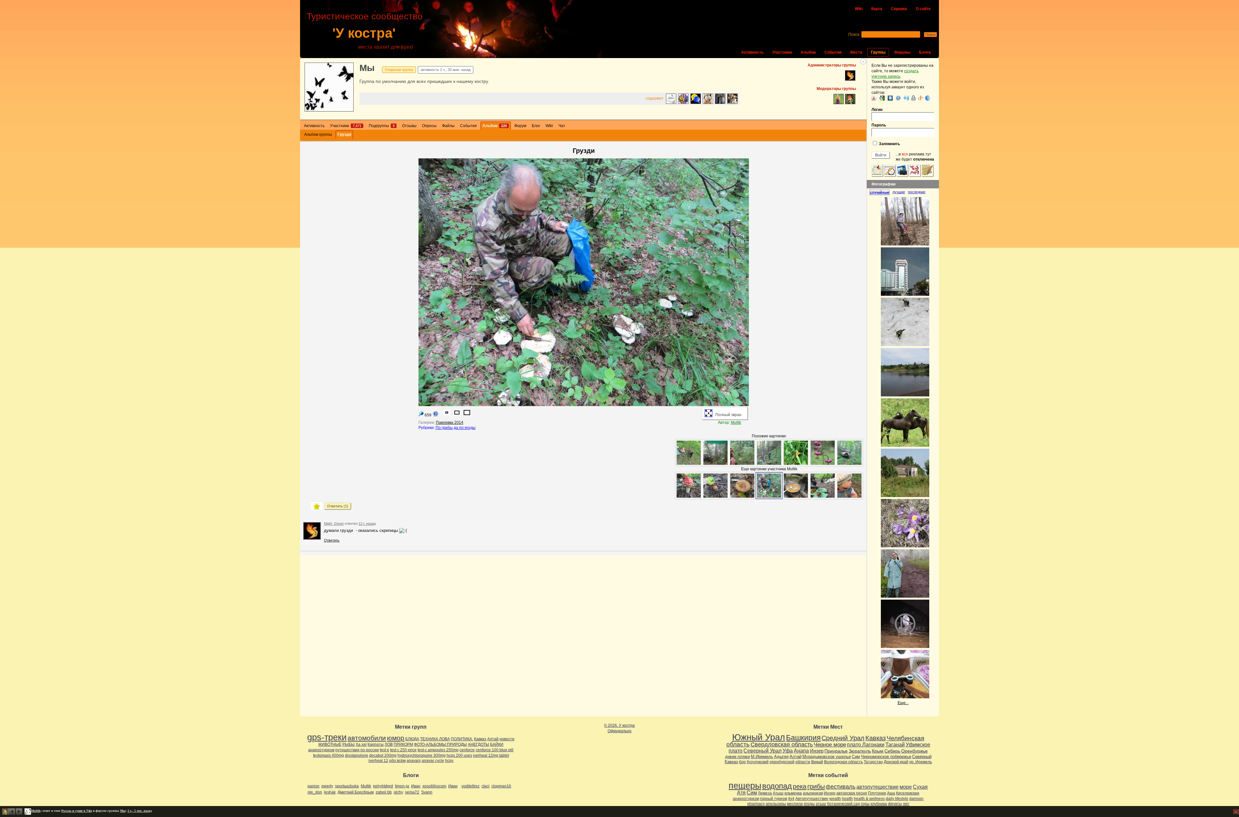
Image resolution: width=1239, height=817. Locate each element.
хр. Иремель (920, 762)
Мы (367, 68)
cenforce (467, 750)
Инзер (816, 750)
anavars (414, 760)
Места (856, 52)
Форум (520, 126)
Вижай (817, 762)
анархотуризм (321, 750)
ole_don (314, 792)
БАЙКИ (496, 744)
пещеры (745, 786)
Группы (878, 52)
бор (742, 762)
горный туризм (773, 798)
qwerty (327, 786)
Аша (891, 793)
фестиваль (840, 786)
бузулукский (758, 762)
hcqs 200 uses (459, 755)
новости (506, 739)
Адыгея (781, 756)
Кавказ (480, 739)
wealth (835, 798)
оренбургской (782, 762)
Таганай (895, 744)
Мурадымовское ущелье (826, 756)
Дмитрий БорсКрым (355, 792)
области (802, 762)
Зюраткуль (860, 750)
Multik (736, 422)
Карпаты (376, 744)
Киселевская (907, 793)
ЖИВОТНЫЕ (329, 744)
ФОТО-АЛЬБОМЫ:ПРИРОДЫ (440, 744)
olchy (398, 792)
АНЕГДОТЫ (478, 744)
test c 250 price (403, 750)
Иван (415, 786)
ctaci (485, 786)
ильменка (793, 793)
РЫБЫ (348, 744)
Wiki (858, 8)
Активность (752, 52)
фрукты (895, 804)
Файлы (448, 126)
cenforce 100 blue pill (494, 750)
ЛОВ (389, 744)
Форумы (902, 52)
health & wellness (869, 798)
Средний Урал (842, 738)
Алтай (493, 739)
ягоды (809, 804)
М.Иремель (762, 756)
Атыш (778, 793)
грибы (816, 786)
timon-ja (402, 786)
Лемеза (765, 793)
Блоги (925, 52)
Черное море (830, 744)
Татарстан (873, 762)
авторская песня (851, 793)
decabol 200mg (383, 755)
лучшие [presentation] (898, 192)
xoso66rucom (434, 786)
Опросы (429, 126)
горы (865, 804)
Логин (876, 109)
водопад (777, 786)
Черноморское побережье (886, 756)
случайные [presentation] (879, 192)
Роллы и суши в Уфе (76, 810)
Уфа (787, 750)
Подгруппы (382, 126)
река (799, 786)
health (847, 798)
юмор (395, 738)
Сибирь (892, 750)
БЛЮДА (412, 739)
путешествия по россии (357, 750)
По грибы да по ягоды (456, 427)
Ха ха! (361, 744)
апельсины (776, 804)
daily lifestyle (897, 798)
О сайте (923, 8)
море (906, 787)
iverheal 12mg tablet (491, 755)
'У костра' (364, 33)
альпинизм (813, 793)
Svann (426, 792)
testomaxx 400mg (328, 755)
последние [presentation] (916, 192)
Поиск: (854, 34)
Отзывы (409, 126)
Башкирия (803, 737)
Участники (782, 52)
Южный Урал (758, 737)
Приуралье (836, 750)
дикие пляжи (737, 756)
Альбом (808, 52)
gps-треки (327, 737)
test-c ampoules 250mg (438, 750)
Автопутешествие (811, 798)
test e (384, 750)
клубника (879, 804)
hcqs (449, 760)
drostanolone (356, 755)
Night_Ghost (334, 523)
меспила (795, 804)
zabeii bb (384, 792)
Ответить (331, 540)
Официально (619, 731)
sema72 (412, 792)
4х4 (791, 798)
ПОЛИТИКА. (462, 739)
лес (906, 804)
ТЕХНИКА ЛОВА (435, 739)
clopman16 (501, 786)
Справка (899, 8)
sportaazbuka (347, 786)
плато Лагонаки (865, 744)
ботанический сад (843, 804)
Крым (877, 750)
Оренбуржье (914, 750)
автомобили (367, 738)
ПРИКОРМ (403, 744)
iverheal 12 (378, 760)
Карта (876, 8)
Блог (536, 126)
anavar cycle (433, 760)
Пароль (878, 125)
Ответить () (337, 506)
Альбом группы (318, 134)
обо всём (397, 760)
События (832, 52)
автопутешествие (877, 787)
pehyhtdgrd (383, 786)
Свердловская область (781, 744)
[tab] (881, 192)
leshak (330, 792)
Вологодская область (843, 762)
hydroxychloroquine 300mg (422, 755)
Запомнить (889, 144)
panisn (313, 786)
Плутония (877, 793)
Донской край (896, 762)
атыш (821, 804)
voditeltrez (470, 786)
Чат (562, 126)
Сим (856, 756)
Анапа (801, 750)
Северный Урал (762, 750)
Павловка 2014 (449, 422)
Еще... (903, 703)
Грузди (344, 134)
